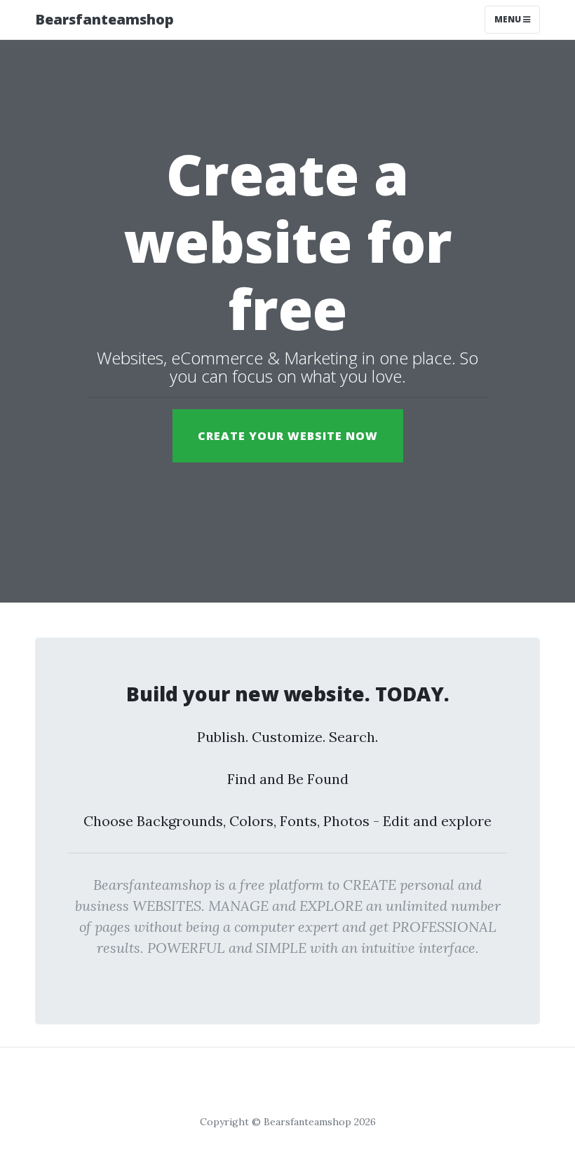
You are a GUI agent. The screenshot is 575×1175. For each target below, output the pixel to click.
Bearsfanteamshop (104, 19)
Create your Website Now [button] (288, 436)
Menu (508, 19)
